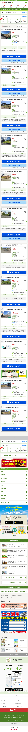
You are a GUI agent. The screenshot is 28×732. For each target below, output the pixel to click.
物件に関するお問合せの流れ (6, 715)
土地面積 (3, 474)
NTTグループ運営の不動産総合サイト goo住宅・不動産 (9, 0)
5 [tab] (14, 535)
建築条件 (3, 481)
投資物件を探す (18, 703)
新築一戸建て (3, 700)
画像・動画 (3, 495)
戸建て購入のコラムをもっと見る (13, 577)
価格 (2, 471)
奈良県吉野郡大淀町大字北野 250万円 (13, 66)
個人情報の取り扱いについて (8, 717)
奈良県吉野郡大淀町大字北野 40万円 (13, 29)
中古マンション (18, 697)
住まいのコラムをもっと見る (13, 582)
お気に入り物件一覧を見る (10, 455)
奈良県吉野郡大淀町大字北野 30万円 (13, 209)
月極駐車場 (17, 695)
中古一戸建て (17, 700)
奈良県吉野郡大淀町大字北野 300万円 (13, 380)
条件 (2, 491)
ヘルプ (13, 720)
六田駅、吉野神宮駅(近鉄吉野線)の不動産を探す (13, 591)
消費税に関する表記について (18, 717)
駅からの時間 (4, 478)
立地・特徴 (3, 488)
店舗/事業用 (3, 706)
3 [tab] (12, 535)
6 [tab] (15, 535)
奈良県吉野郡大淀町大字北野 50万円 (13, 99)
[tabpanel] (14, 530)
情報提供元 (13, 715)
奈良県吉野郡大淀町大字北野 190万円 (13, 171)
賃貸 (1, 695)
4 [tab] (13, 535)
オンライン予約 (5, 502)
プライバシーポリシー (7, 720)
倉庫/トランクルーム (19, 706)
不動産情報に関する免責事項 (21, 715)
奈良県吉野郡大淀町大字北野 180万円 (13, 245)
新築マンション (4, 697)
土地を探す (3, 703)
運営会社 (22, 720)
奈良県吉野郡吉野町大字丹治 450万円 (13, 341)
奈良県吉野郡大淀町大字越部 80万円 (13, 135)
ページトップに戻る (14, 654)
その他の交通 (14, 42)
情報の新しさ (4, 498)
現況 (2, 485)
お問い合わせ (17, 720)
